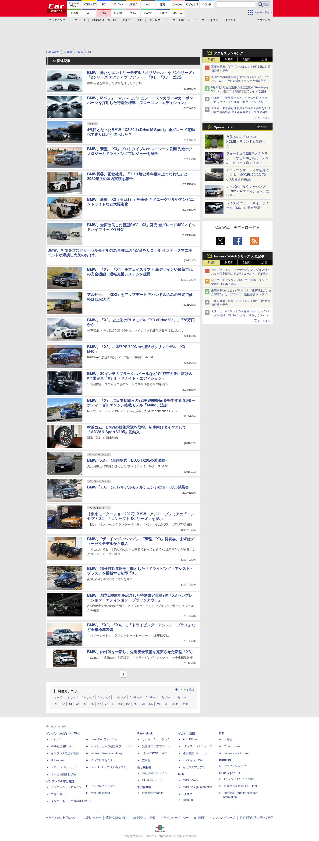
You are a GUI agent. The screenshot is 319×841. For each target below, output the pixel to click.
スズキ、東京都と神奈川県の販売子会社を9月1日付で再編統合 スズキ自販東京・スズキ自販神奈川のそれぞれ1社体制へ (241, 112)
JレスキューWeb (193, 760)
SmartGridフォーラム (104, 739)
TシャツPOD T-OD (154, 753)
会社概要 (199, 817)
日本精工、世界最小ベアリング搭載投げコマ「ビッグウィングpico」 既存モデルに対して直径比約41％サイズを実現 (240, 101)
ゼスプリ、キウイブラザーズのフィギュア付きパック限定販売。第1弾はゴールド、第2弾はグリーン (240, 273)
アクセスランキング (228, 53)
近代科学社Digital (153, 793)
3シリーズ (104, 697)
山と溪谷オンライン (154, 773)
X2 (63, 704)
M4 (143, 704)
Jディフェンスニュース (197, 746)
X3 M (175, 704)
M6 (158, 704)
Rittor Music (145, 733)
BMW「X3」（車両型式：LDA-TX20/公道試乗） (128, 460)
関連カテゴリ (67, 691)
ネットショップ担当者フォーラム (112, 746)
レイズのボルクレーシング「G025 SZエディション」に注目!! (247, 191)
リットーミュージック (156, 739)
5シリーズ (136, 697)
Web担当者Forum (62, 746)
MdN (181, 774)
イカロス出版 (186, 733)
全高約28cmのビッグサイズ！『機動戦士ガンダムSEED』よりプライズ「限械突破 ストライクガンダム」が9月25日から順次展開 (241, 294)
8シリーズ (183, 697)
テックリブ (185, 794)
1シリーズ (72, 697)
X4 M (185, 704)
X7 (99, 704)
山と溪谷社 (144, 767)
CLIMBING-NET (152, 780)
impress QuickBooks (237, 753)
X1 (55, 704)
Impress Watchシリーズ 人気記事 (239, 256)
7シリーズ (167, 697)
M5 (151, 704)
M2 (128, 704)
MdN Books (190, 780)
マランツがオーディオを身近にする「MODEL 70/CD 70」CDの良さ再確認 (247, 174)
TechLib (188, 800)
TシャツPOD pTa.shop (239, 779)
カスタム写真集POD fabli (241, 786)
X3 (70, 704)
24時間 (228, 59)
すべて (58, 697)
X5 (84, 704)
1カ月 (264, 59)
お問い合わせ (92, 817)
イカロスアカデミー (195, 767)
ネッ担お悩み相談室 (63, 774)
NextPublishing (100, 793)
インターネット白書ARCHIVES (71, 801)
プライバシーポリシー (175, 817)
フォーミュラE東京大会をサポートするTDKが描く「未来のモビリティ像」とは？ (247, 158)
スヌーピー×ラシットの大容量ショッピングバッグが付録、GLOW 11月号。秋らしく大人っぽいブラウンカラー (241, 315)
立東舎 (146, 760)
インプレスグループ (222, 817)
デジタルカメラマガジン (66, 787)
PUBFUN (225, 760)
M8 (166, 704)
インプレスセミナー (103, 760)
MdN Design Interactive (198, 787)
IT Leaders (57, 760)
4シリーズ (120, 697)
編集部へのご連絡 (144, 817)
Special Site (223, 127)
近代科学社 (144, 787)
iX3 (120, 704)
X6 (92, 704)
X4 (77, 704)
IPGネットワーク (230, 773)
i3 (113, 704)
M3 (135, 704)
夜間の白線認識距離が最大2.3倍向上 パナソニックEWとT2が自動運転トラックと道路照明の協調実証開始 (240, 81)
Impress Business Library (107, 753)
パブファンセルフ (235, 766)
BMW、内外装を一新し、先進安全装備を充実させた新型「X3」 (141, 652)
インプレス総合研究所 (65, 753)
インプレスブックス (103, 786)
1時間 (211, 59)
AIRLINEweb (191, 739)
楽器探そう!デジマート (156, 746)
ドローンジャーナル (63, 767)
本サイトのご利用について (62, 817)
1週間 (246, 59)
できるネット (59, 794)
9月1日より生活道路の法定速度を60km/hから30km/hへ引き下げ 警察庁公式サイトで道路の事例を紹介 (240, 91)
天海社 (228, 739)
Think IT (56, 739)
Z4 (106, 704)
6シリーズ (151, 697)
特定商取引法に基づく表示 (256, 817)
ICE (221, 733)
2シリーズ (88, 697)
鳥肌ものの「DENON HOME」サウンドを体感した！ (246, 141)
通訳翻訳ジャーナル (195, 753)
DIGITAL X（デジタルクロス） (110, 767)
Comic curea (232, 746)
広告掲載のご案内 (117, 817)
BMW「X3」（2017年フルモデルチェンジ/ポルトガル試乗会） (140, 487)
